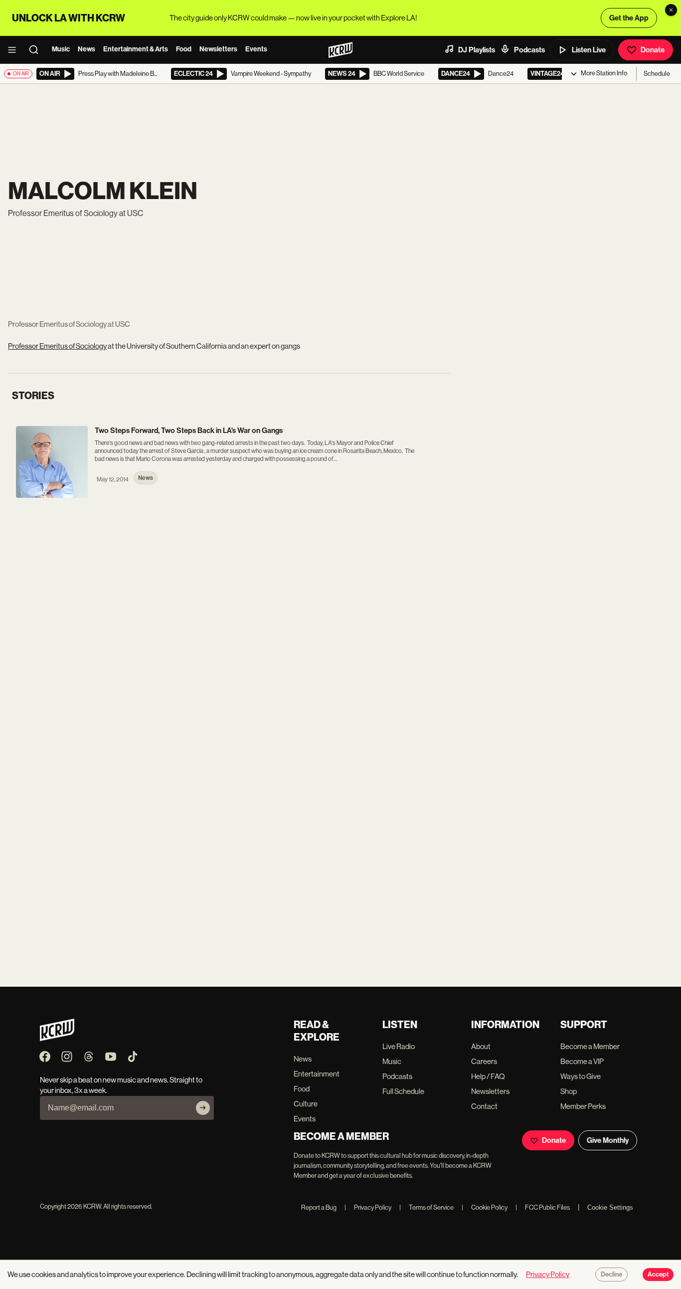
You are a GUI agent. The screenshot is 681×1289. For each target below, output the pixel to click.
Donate (653, 49)
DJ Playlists (476, 49)
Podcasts (529, 49)
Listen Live (589, 49)
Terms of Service (426, 1207)
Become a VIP (582, 1061)
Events (256, 49)
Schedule (657, 73)
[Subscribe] (203, 1108)
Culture (306, 1103)
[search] (37, 50)
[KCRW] (57, 1038)
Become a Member (590, 1046)
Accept (658, 1275)
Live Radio (398, 1046)
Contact (484, 1106)
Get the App (629, 17)
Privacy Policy (367, 1207)
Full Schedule (403, 1091)
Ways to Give (580, 1076)
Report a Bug (319, 1207)
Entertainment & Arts (135, 49)
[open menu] (15, 50)
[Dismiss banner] (671, 10)
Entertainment (317, 1074)
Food (183, 49)
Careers (484, 1061)
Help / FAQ (488, 1076)
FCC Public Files (542, 1207)
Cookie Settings (610, 1207)
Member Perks (583, 1106)
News (86, 49)
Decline (611, 1275)
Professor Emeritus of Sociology (57, 346)
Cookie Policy (485, 1207)
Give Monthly (608, 1140)
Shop (568, 1091)
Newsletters (218, 49)
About (481, 1046)
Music (61, 49)
